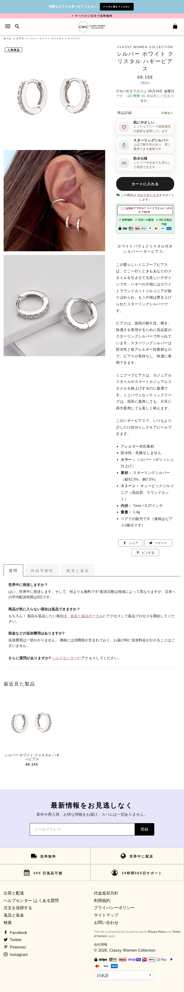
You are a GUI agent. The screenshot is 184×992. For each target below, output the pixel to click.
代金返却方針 (106, 893)
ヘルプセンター (65, 658)
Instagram (18, 954)
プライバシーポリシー (114, 908)
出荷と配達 (14, 893)
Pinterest (17, 947)
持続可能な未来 (148, 195)
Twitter (15, 940)
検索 (8, 922)
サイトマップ (106, 915)
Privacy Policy (157, 931)
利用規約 (102, 900)
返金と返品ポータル (86, 616)
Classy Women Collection (132, 950)
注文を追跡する (18, 908)
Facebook (18, 932)
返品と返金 (14, 915)
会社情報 (100, 944)
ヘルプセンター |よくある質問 (31, 900)
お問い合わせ (106, 922)
